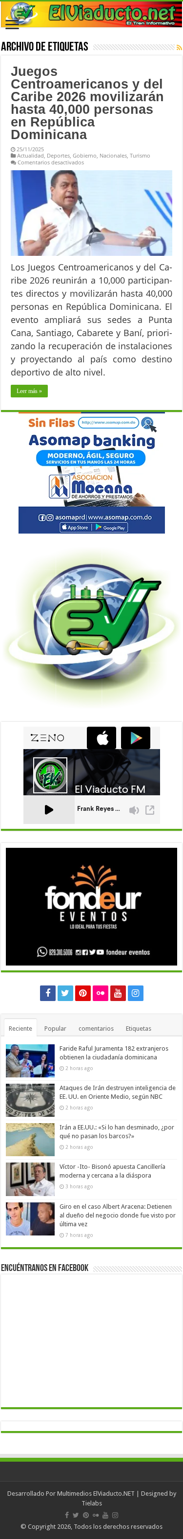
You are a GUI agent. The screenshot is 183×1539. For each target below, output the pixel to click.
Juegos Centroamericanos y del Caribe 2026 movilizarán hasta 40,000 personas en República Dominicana (87, 103)
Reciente (20, 1028)
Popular (55, 1028)
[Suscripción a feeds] (179, 48)
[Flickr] (100, 993)
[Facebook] (48, 993)
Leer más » (29, 391)
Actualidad (30, 155)
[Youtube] (118, 993)
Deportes (58, 155)
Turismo (140, 155)
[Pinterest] (83, 993)
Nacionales (113, 155)
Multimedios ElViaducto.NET (96, 1493)
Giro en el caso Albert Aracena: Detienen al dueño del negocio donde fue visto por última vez (118, 1215)
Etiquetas (138, 1028)
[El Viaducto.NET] (91, 14)
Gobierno (85, 155)
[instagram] (135, 993)
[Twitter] (65, 993)
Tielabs (91, 1503)
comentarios (96, 1028)
